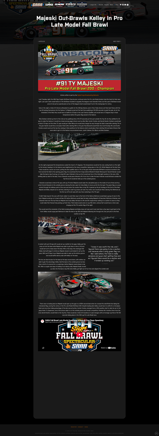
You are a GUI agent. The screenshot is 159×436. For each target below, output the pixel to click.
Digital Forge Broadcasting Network (87, 95)
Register (74, 426)
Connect (80, 426)
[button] (128, 5)
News (86, 426)
